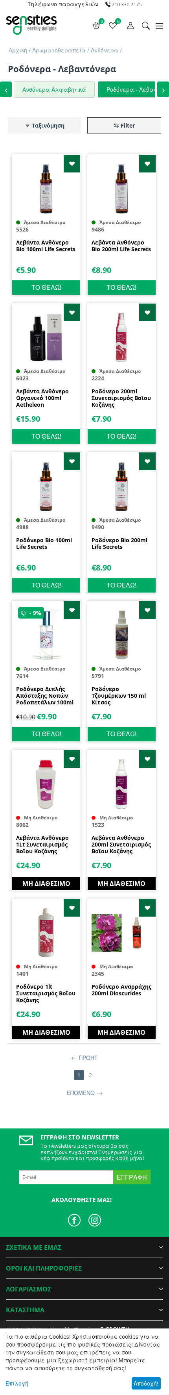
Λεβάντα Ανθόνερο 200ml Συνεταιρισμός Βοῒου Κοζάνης (121, 844)
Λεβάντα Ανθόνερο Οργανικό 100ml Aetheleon (42, 398)
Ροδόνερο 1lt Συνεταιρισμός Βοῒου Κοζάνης (45, 993)
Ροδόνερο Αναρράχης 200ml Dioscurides (121, 990)
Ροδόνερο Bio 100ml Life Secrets (44, 543)
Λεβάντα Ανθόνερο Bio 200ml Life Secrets (121, 246)
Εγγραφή (132, 1177)
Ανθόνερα (104, 50)
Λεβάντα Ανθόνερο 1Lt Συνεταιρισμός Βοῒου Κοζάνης (42, 844)
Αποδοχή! (146, 1383)
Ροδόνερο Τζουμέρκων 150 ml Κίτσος (119, 696)
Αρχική (18, 50)
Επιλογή (17, 1383)
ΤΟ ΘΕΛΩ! (46, 287)
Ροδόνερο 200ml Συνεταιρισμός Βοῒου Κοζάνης (121, 398)
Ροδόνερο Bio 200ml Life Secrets (119, 543)
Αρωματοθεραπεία (59, 50)
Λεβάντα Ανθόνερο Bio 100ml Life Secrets (45, 246)
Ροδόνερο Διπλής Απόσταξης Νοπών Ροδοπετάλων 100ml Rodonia (44, 696)
